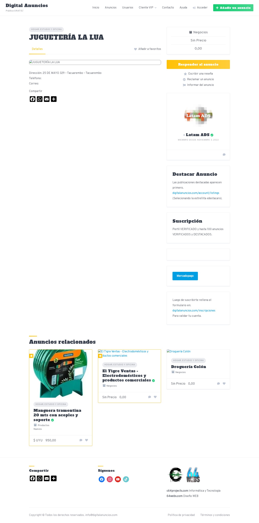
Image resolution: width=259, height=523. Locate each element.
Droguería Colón (188, 366)
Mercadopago (185, 276)
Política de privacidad (181, 515)
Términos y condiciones (215, 515)
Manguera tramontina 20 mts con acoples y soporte (57, 415)
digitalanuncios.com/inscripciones (193, 311)
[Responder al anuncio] (80, 440)
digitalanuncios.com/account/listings (195, 193)
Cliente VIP (146, 8)
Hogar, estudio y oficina (46, 29)
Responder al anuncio (198, 64)
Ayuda (183, 8)
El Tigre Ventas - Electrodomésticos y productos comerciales (126, 375)
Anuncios (110, 8)
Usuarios (127, 8)
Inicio (95, 8)
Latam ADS (197, 134)
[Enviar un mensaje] (224, 155)
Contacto (168, 8)
